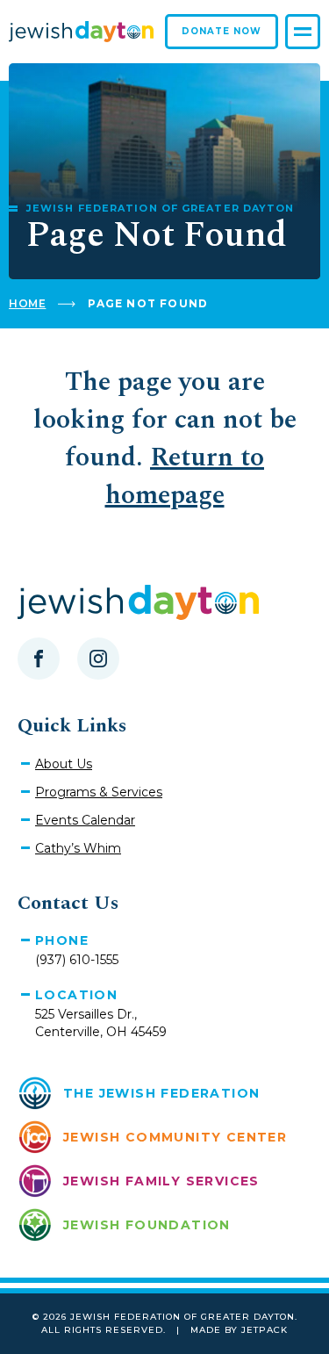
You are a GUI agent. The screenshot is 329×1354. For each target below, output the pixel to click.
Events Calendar (85, 820)
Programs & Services (98, 792)
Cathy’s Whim (78, 848)
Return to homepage (185, 476)
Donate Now (221, 31)
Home (27, 303)
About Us (63, 764)
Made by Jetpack (239, 1330)
